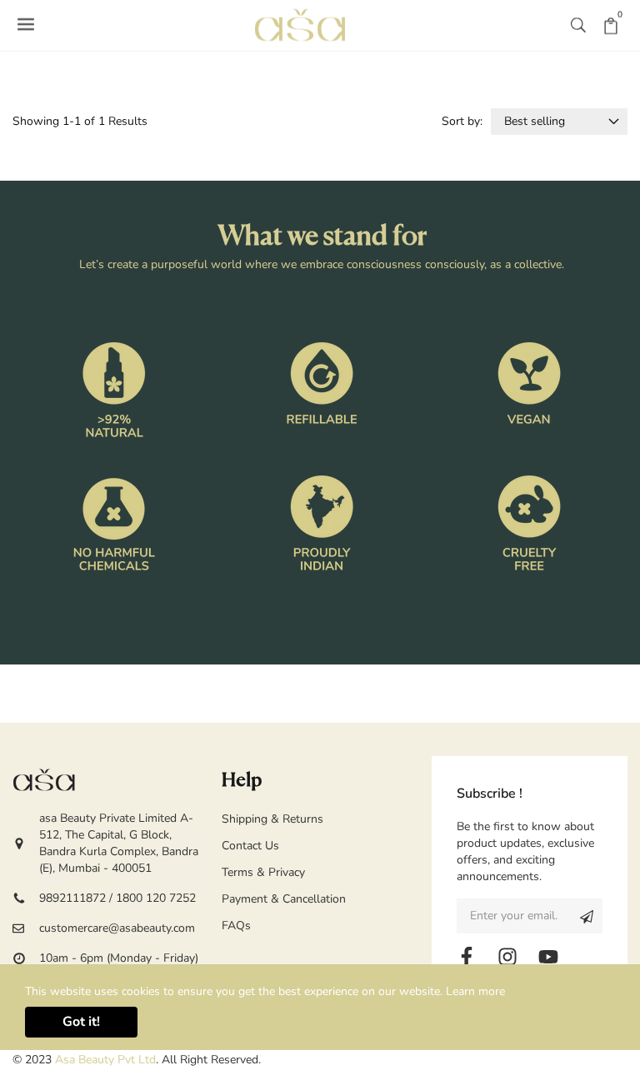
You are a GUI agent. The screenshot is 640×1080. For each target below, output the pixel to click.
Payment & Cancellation (284, 899)
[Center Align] (587, 915)
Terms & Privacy (263, 872)
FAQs (236, 925)
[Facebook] (467, 957)
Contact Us (250, 846)
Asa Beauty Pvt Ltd (105, 1060)
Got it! (81, 1022)
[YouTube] (548, 957)
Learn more (475, 991)
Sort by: (462, 121)
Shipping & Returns (272, 819)
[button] (578, 24)
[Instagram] (508, 957)
